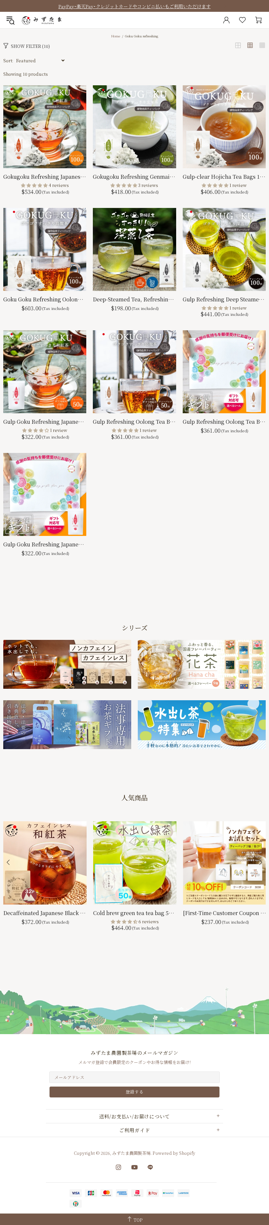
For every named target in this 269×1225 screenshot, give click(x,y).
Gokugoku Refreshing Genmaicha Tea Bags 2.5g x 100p (134, 176)
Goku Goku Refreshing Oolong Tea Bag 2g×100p (44, 299)
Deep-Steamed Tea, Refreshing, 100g (134, 299)
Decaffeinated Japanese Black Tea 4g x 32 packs (45, 912)
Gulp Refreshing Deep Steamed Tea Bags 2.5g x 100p (224, 299)
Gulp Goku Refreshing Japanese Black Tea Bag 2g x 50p (44, 421)
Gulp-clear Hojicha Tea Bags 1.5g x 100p (224, 176)
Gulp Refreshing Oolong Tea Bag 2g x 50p (134, 421)
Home (115, 35)
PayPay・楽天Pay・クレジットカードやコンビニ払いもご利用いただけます (134, 6)
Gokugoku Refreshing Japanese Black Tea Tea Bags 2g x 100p (44, 176)
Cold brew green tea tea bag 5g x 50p (134, 912)
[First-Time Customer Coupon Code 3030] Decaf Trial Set (224, 912)
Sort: (8, 60)
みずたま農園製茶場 (42, 20)
